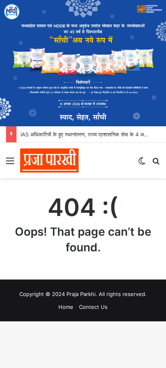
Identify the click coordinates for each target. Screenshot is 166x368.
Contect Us (93, 307)
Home (65, 307)
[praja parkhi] (49, 160)
